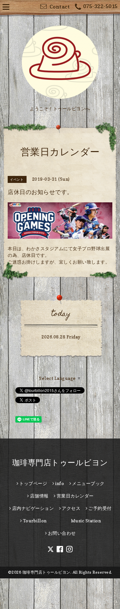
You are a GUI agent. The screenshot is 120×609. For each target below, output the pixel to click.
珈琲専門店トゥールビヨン (60, 462)
